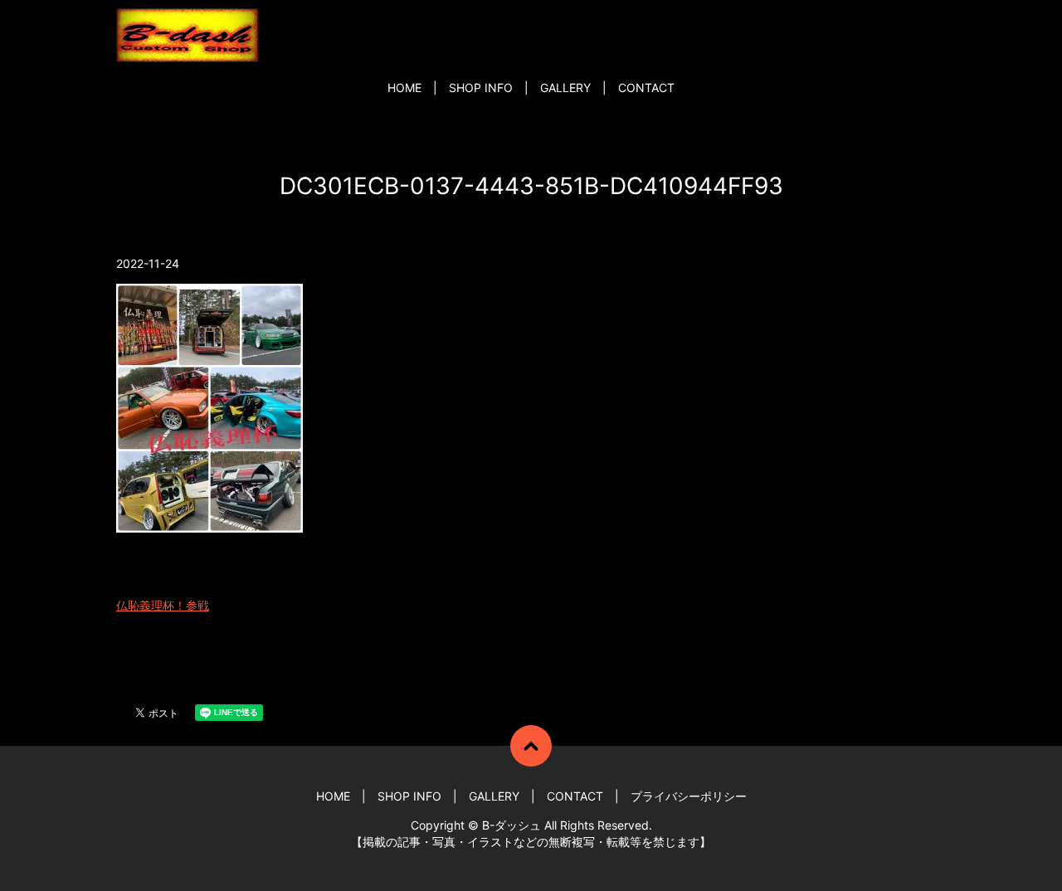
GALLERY (565, 87)
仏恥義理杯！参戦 (162, 605)
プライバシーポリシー (689, 796)
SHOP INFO (481, 87)
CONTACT (646, 87)
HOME (404, 87)
